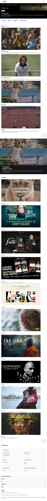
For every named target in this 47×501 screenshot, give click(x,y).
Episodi (4, 20)
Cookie (7, 494)
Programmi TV (7, 4)
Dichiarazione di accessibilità (23, 494)
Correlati (15, 20)
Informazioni (23, 20)
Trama (9, 20)
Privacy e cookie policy (13, 494)
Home (2, 4)
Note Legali (3, 494)
